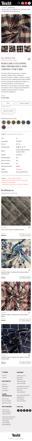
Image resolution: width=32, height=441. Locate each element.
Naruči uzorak (8, 111)
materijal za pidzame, (9, 184)
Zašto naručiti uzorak (7, 114)
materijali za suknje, (9, 180)
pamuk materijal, (22, 180)
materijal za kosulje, (8, 182)
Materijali (11, 7)
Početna (4, 7)
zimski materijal (22, 184)
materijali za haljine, (14, 178)
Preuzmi (19, 169)
